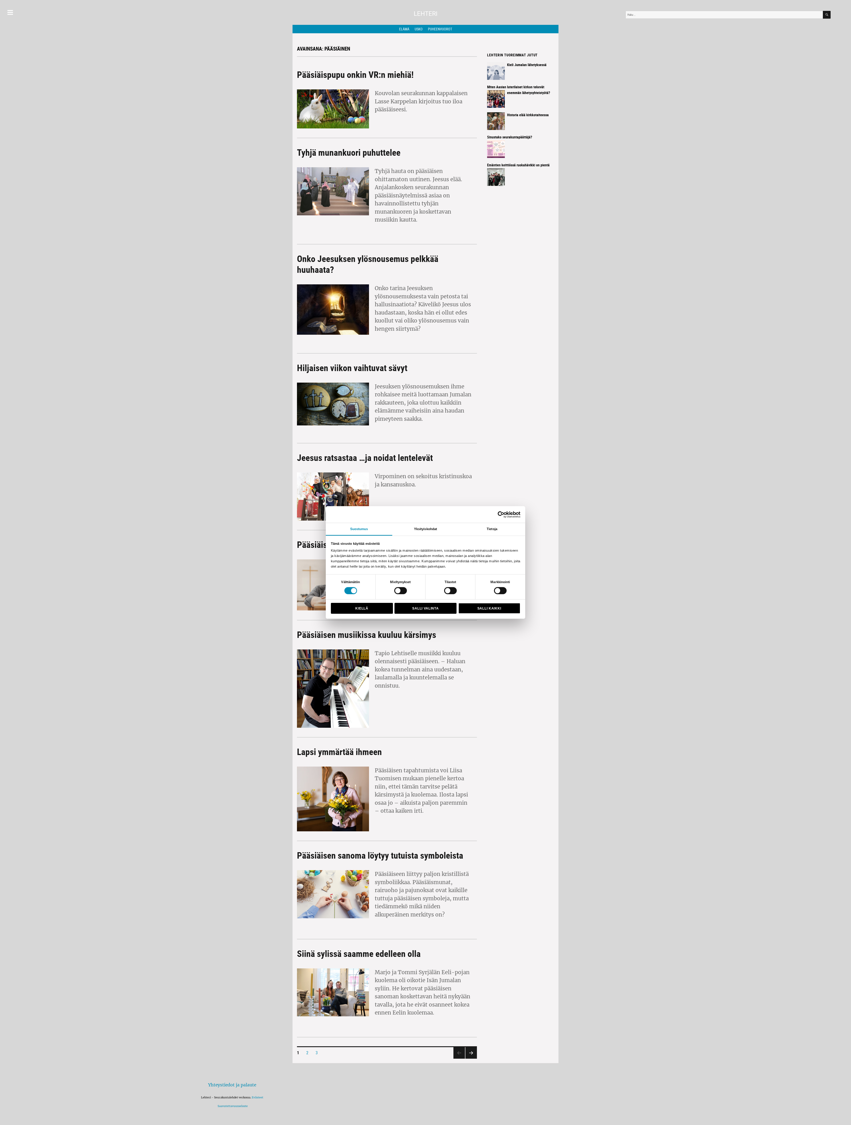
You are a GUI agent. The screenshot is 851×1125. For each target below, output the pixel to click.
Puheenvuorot (440, 29)
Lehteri (425, 13)
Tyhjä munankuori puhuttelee (348, 152)
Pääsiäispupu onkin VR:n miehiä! (355, 75)
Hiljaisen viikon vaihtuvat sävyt (352, 368)
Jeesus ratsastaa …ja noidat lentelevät (365, 458)
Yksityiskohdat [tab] (425, 529)
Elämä (404, 29)
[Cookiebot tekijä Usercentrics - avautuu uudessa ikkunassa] (501, 514)
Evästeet (257, 1097)
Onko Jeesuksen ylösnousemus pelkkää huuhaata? (367, 264)
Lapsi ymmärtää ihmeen (339, 752)
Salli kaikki (489, 608)
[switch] (400, 590)
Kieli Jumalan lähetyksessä (527, 64)
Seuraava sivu (470, 1058)
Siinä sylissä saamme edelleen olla (359, 954)
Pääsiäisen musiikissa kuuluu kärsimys (366, 635)
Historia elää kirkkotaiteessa (528, 114)
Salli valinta (425, 608)
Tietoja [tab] (492, 529)
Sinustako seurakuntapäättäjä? (509, 137)
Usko (419, 29)
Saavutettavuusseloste (232, 1106)
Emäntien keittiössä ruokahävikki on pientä (518, 165)
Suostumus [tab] (359, 529)
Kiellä (361, 608)
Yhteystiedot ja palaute (232, 1085)
